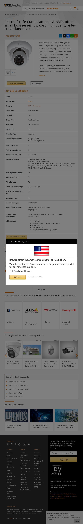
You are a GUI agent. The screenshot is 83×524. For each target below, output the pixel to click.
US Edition (17, 277)
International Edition (35, 277)
